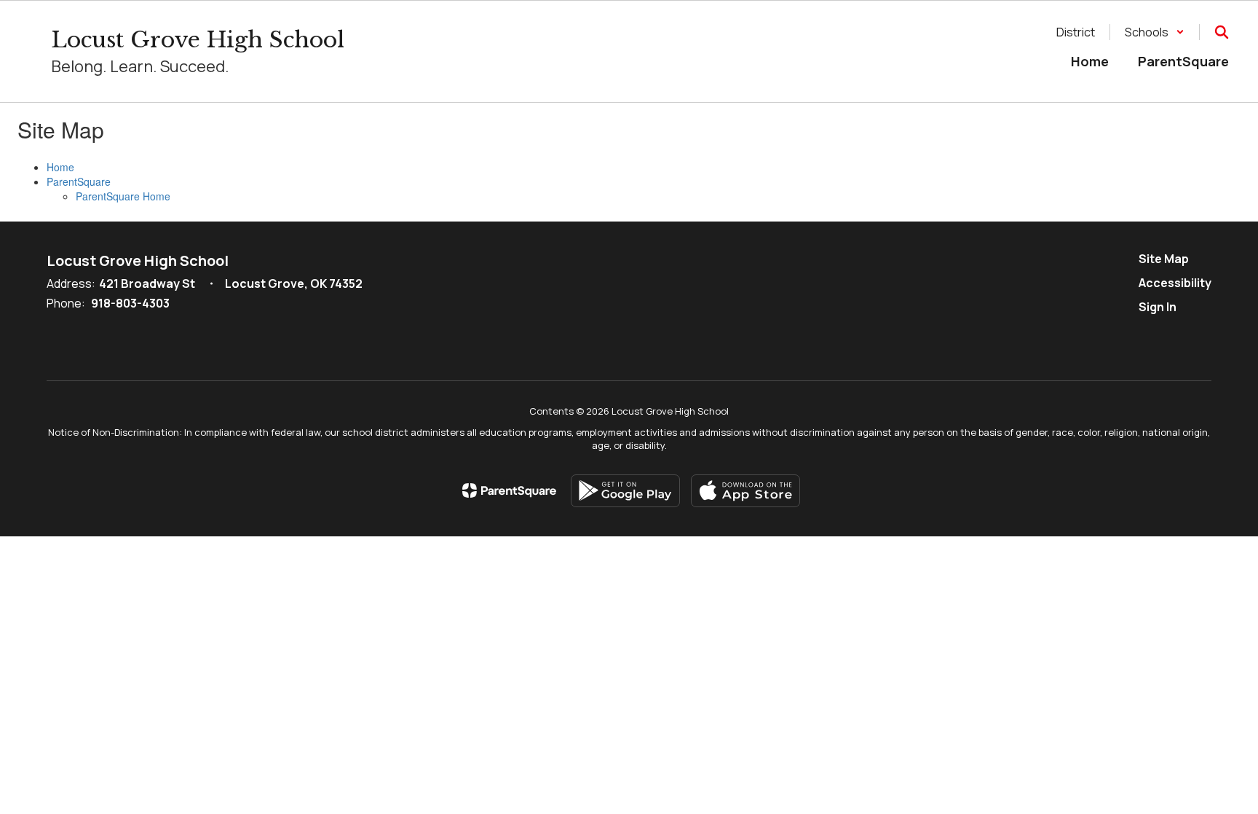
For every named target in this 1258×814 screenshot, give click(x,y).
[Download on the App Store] (745, 490)
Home (60, 167)
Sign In (1157, 307)
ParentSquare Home (123, 196)
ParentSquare (79, 181)
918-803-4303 (130, 303)
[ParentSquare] (509, 490)
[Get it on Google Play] (625, 490)
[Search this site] (1221, 32)
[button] (1154, 32)
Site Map (1164, 259)
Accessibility (1175, 283)
